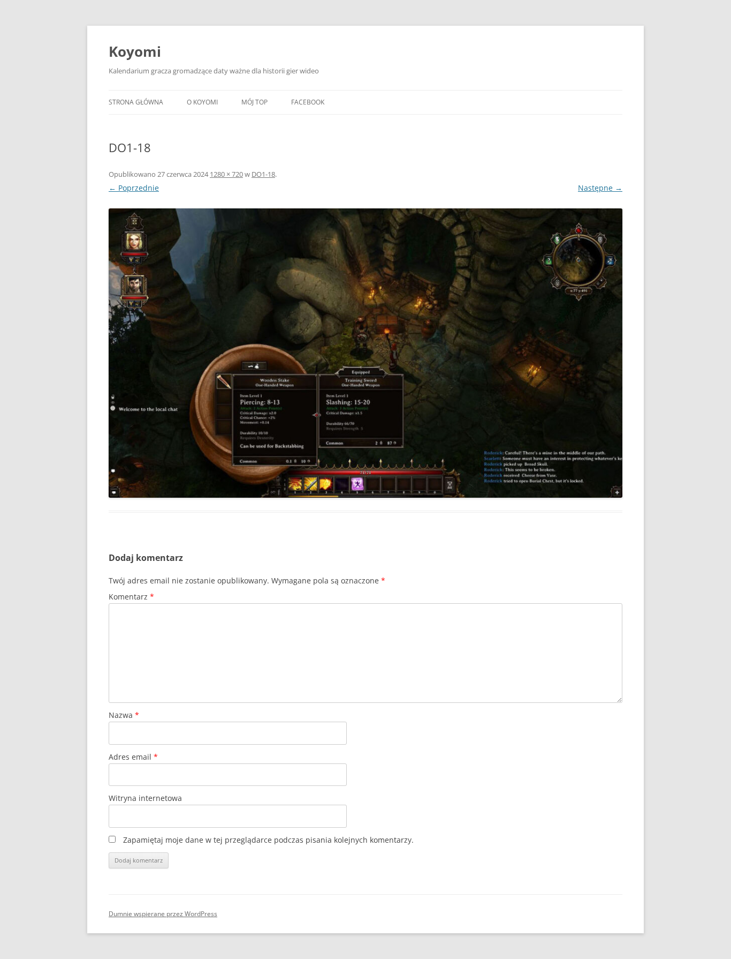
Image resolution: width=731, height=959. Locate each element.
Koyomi (135, 51)
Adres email (133, 757)
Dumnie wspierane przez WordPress (163, 913)
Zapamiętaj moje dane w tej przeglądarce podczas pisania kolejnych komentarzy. (268, 840)
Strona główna (136, 102)
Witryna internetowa (145, 798)
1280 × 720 (226, 174)
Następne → (600, 188)
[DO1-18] (365, 353)
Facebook (307, 102)
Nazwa (124, 715)
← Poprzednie (134, 188)
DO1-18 (263, 174)
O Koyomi (202, 102)
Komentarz (131, 596)
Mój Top (254, 102)
